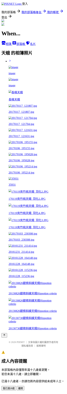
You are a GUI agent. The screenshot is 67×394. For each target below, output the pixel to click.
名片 (33, 44)
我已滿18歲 (9, 388)
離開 (20, 388)
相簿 (9, 44)
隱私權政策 (27, 345)
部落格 (21, 44)
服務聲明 (41, 345)
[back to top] (4, 335)
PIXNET (21, 342)
